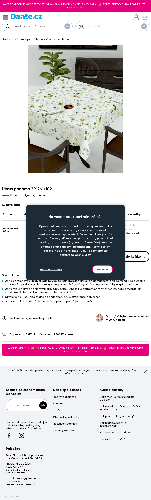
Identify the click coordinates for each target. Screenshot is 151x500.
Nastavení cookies (65, 423)
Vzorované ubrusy (57, 39)
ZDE (80, 373)
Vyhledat (67, 26)
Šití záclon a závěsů (112, 439)
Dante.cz (8, 39)
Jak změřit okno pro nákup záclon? (117, 398)
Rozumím (103, 269)
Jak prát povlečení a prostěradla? (113, 425)
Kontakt (58, 403)
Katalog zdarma (63, 430)
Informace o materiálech (116, 432)
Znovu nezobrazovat (146, 371)
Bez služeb (128, 225)
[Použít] (144, 26)
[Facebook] (9, 433)
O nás (56, 410)
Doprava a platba (64, 397)
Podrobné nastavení (51, 269)
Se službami (129, 229)
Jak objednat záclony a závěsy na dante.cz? (120, 408)
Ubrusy (38, 39)
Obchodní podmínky (66, 417)
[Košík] (145, 17)
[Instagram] (21, 433)
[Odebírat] (43, 405)
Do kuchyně (24, 39)
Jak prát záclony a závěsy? (117, 416)
